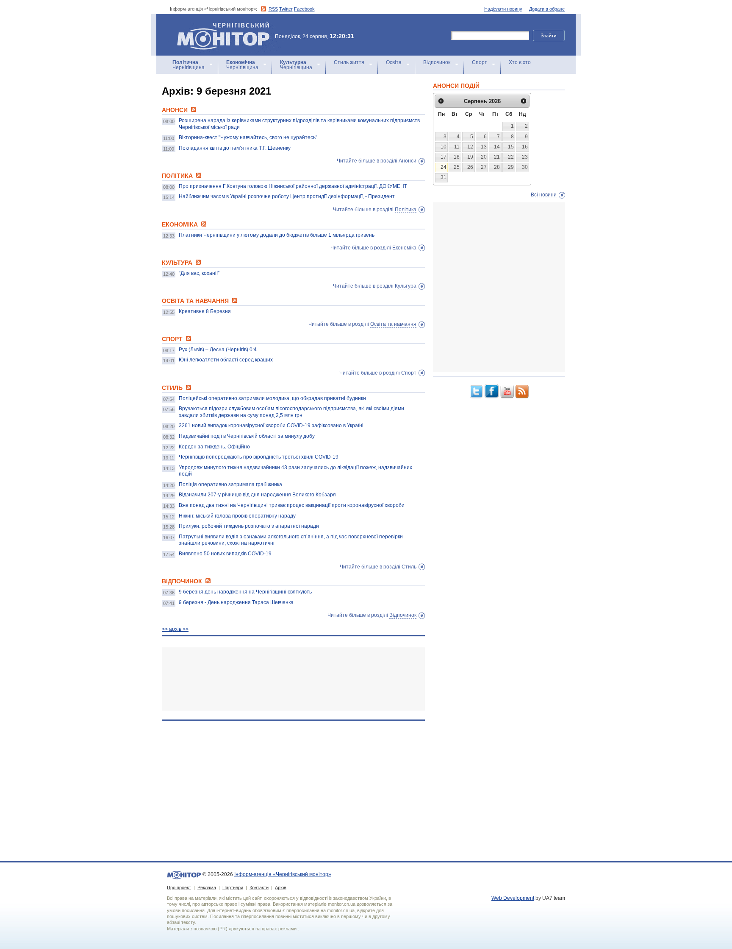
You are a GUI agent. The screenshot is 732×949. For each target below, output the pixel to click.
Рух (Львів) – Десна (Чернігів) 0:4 (218, 350)
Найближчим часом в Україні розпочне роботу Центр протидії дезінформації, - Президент (287, 196)
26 (470, 167)
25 (457, 167)
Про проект (179, 887)
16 (525, 147)
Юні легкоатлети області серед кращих (226, 360)
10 (443, 147)
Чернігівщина (188, 64)
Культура (405, 286)
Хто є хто (520, 62)
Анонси (407, 161)
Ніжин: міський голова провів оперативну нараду (237, 516)
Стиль (409, 567)
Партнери (232, 887)
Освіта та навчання (393, 324)
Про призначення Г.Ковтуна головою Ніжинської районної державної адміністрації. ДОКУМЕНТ (293, 186)
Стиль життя (349, 62)
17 (443, 157)
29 (511, 167)
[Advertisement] (293, 679)
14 (497, 147)
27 (484, 167)
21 (497, 157)
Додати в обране (547, 8)
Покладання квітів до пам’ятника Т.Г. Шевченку (235, 148)
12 (470, 147)
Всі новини (544, 195)
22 (511, 157)
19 (470, 157)
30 (525, 167)
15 (511, 147)
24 (443, 167)
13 (484, 147)
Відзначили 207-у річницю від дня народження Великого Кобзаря (257, 495)
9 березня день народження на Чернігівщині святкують (245, 592)
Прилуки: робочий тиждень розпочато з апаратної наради (249, 526)
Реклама (206, 887)
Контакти (259, 887)
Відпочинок (436, 62)
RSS (273, 8)
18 (457, 157)
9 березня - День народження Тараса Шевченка (236, 602)
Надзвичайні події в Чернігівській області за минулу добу (247, 436)
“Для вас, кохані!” (199, 273)
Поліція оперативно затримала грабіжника (230, 484)
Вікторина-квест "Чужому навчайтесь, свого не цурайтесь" (248, 137)
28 (497, 167)
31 (443, 177)
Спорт (479, 62)
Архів (280, 887)
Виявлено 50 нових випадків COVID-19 (225, 554)
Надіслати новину (503, 8)
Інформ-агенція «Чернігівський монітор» (219, 25)
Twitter (286, 8)
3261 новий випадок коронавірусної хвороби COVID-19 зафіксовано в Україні (271, 425)
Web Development (512, 898)
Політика (405, 210)
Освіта (394, 62)
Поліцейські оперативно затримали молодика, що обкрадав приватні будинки (272, 398)
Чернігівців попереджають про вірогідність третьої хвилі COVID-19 (258, 457)
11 (457, 147)
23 (525, 157)
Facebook (304, 8)
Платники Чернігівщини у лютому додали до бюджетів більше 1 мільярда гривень (276, 235)
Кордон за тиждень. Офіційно (214, 447)
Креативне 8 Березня (205, 311)
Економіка (404, 248)
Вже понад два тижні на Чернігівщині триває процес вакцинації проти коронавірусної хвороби (292, 505)
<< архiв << (175, 629)
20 (484, 157)
